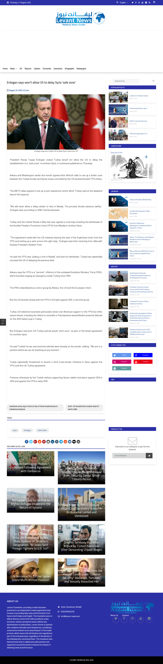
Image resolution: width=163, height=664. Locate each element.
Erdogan (27, 430)
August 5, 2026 (134, 337)
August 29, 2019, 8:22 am (19, 90)
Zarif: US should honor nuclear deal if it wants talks (83, 407)
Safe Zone (42, 430)
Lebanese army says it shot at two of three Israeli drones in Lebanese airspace (33, 407)
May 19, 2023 (133, 98)
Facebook (145, 355)
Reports (28, 69)
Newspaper (81, 69)
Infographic (69, 69)
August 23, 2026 (134, 294)
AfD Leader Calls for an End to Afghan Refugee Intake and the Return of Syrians (30, 503)
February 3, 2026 (135, 231)
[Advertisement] (81, 47)
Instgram (124, 361)
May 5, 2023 (133, 124)
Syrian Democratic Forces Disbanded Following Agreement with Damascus (30, 467)
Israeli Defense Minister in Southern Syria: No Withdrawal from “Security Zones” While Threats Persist (81, 473)
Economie (47, 69)
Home (5, 69)
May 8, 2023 (133, 111)
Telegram (124, 368)
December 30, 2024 (116, 180)
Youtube (145, 361)
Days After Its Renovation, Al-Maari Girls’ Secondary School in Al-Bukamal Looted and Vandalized (81, 510)
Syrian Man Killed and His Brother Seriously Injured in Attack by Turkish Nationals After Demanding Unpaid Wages (81, 544)
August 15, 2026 (134, 306)
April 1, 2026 (133, 216)
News (12, 69)
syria (15, 430)
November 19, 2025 (135, 245)
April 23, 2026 (134, 202)
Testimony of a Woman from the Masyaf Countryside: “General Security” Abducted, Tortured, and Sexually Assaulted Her (81, 576)
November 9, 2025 (135, 259)
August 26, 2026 (134, 281)
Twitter (124, 355)
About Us (114, 615)
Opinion (37, 69)
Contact (125, 615)
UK (20, 69)
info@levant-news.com (70, 616)
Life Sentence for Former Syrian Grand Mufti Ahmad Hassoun (31, 578)
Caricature (58, 69)
